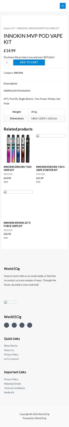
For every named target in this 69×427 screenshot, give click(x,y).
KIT (13, 28)
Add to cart (29, 62)
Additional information (17, 90)
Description (10, 83)
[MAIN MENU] (63, 6)
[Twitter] (14, 325)
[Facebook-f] (29, 325)
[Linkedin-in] (21, 325)
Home (7, 28)
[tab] (34, 83)
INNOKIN (22, 28)
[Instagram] (6, 325)
